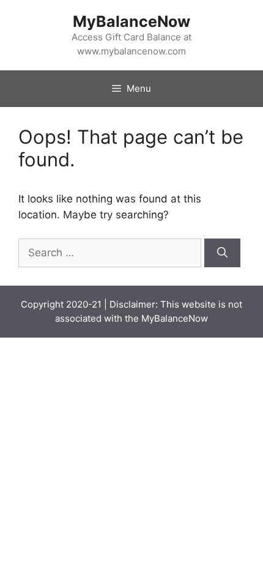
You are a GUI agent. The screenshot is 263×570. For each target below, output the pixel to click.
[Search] (222, 253)
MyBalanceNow (131, 21)
